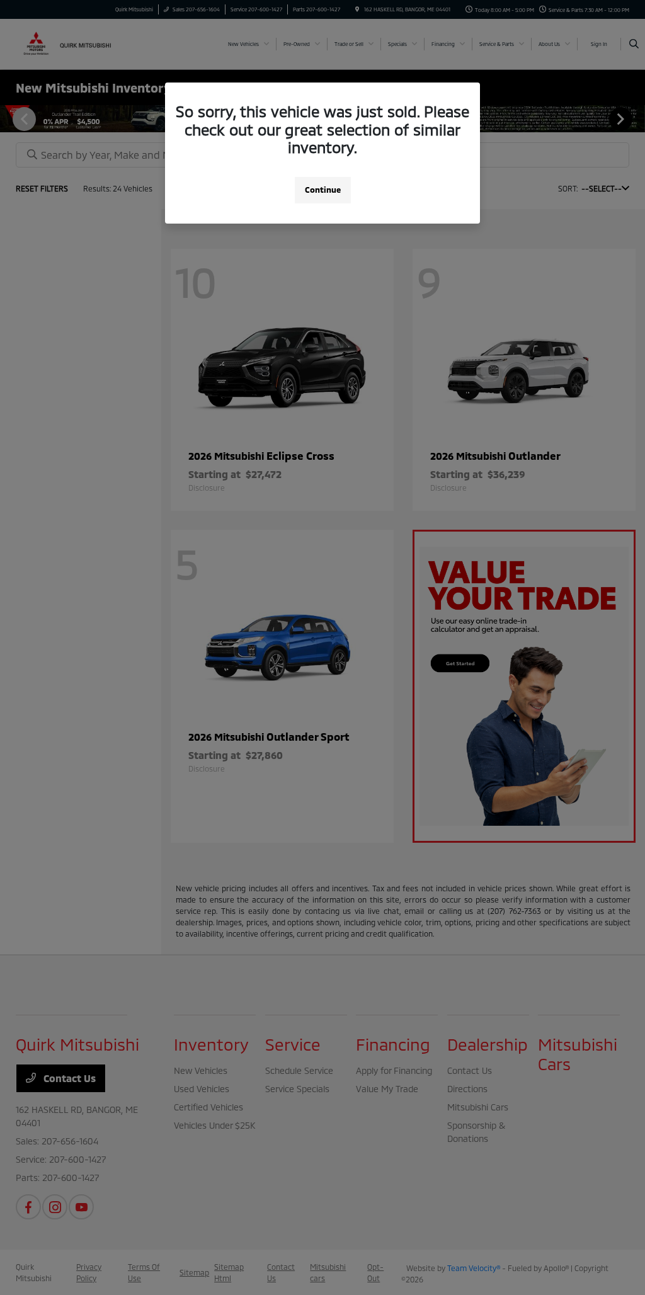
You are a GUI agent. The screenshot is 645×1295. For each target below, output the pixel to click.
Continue (323, 190)
